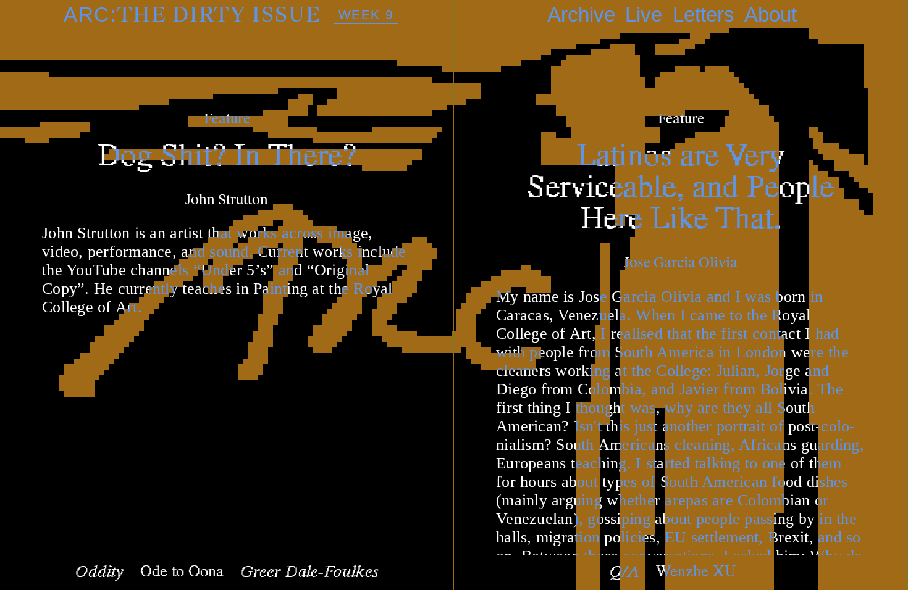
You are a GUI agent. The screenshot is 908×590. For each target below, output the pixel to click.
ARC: (228, 15)
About (770, 14)
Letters (703, 14)
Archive (581, 14)
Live (643, 14)
